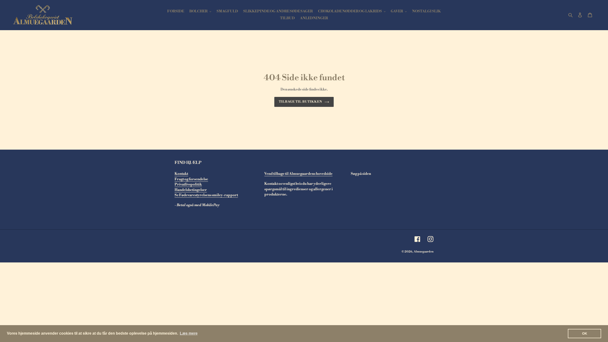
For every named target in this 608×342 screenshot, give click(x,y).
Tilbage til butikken (300, 102)
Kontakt (181, 173)
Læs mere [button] (189, 333)
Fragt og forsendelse (191, 179)
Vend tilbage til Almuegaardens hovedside (298, 173)
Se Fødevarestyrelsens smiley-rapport (206, 195)
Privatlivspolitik (188, 184)
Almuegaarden (423, 251)
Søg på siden (361, 173)
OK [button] (584, 333)
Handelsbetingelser (191, 190)
